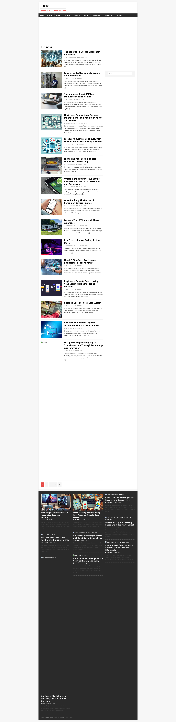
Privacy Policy (57, 717)
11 (55, 485)
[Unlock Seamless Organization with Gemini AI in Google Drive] (85, 532)
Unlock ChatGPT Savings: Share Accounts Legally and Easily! (88, 559)
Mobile (58, 15)
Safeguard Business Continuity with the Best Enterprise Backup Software (83, 140)
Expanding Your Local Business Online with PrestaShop (80, 160)
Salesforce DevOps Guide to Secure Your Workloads (82, 74)
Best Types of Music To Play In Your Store (82, 241)
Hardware (67, 15)
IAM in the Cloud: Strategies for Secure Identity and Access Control (82, 324)
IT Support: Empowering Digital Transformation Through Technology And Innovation (83, 345)
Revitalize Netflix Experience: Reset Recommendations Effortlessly (119, 547)
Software (119, 15)
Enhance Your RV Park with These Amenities (81, 221)
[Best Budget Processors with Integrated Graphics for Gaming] (56, 509)
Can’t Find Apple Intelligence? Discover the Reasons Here (119, 498)
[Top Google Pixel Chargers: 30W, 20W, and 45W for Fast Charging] (56, 693)
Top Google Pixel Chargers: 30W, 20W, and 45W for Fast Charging (53, 698)
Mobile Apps (108, 15)
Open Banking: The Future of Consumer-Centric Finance (79, 201)
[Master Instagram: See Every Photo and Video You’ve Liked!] (120, 519)
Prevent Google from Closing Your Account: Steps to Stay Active (86, 515)
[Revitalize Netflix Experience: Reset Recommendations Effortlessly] (117, 542)
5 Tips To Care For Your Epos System (82, 302)
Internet (50, 15)
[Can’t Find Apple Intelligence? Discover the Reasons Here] (114, 494)
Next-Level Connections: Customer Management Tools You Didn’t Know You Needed (83, 118)
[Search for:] (120, 73)
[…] (67, 66)
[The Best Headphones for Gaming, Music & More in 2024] (50, 535)
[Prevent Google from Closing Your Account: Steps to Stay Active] (88, 509)
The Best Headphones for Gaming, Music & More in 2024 (55, 539)
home (42, 15)
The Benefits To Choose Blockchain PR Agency (82, 53)
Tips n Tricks (96, 15)
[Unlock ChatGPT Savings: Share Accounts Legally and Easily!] (80, 555)
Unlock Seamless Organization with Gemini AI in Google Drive (87, 536)
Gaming (86, 15)
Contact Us (64, 717)
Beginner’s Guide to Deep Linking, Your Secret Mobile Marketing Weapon (81, 284)
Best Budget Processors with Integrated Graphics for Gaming (54, 515)
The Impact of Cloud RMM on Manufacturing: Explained (79, 95)
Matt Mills (81, 57)
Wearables (77, 15)
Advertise (70, 717)
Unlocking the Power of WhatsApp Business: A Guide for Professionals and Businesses (82, 181)
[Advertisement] (88, 30)
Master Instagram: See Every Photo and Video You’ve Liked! (119, 523)
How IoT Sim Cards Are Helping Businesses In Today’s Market (80, 261)
